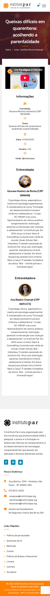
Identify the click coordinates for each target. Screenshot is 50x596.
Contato (11, 567)
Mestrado (11, 546)
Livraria (10, 561)
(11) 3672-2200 (16, 490)
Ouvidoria (11, 572)
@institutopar (28, 158)
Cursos (10, 551)
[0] (38, 6)
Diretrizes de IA (14, 541)
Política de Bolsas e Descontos (22, 556)
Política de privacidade (18, 535)
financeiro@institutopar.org (23, 503)
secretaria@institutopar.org (23, 500)
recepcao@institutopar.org (22, 496)
